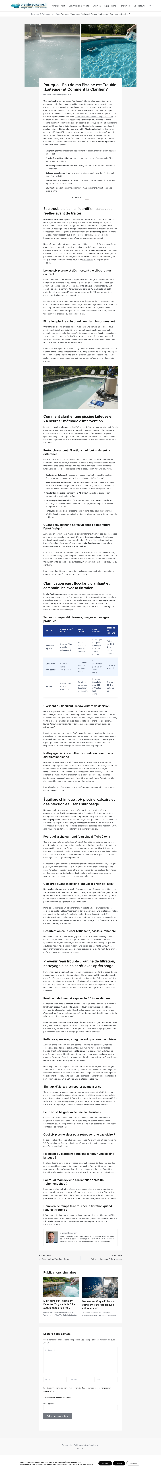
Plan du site (67, 1445)
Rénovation (125, 6)
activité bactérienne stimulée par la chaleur (94, 116)
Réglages (133, 1463)
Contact (81, 1448)
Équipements (110, 6)
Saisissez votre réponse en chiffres (57, 1397)
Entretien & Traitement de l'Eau (45, 14)
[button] (150, 5)
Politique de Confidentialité (86, 1445)
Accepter (105, 1463)
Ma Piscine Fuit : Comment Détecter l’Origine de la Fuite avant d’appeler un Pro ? (59, 1304)
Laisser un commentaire (53, 1312)
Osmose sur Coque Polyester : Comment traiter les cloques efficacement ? (99, 1305)
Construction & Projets (79, 6)
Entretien (97, 6)
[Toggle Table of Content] (85, 198)
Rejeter (119, 1463)
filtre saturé (87, 260)
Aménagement (58, 6)
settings (90, 1464)
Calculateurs (139, 6)
